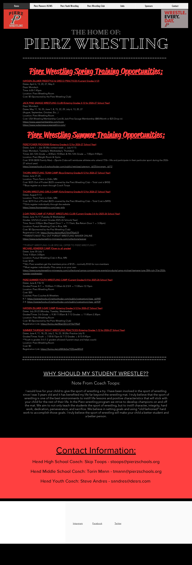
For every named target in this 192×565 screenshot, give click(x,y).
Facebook (97, 523)
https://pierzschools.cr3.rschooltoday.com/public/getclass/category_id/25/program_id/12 (67, 166)
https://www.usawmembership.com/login (43, 121)
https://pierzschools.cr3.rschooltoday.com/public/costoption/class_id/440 (64, 298)
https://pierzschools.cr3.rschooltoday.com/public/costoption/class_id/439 (63, 301)
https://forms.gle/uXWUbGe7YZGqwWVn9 (62, 349)
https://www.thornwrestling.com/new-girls (44, 207)
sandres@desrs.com (130, 481)
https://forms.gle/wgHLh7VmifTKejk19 (60, 232)
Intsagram (78, 523)
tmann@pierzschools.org (137, 471)
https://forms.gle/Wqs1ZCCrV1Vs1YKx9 (60, 323)
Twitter (118, 523)
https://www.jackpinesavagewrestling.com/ (44, 125)
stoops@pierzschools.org (135, 461)
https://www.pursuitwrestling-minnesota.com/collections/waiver (54, 238)
